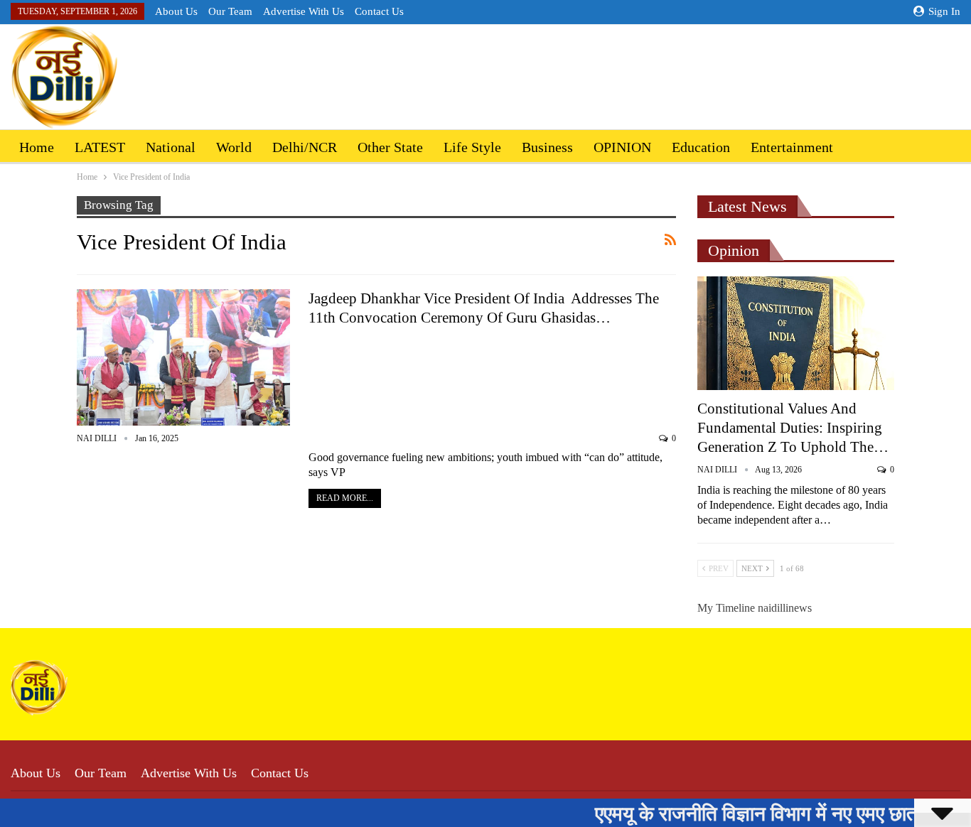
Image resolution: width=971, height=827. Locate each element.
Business (547, 147)
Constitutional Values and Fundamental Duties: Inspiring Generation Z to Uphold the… (793, 427)
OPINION (622, 147)
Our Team (230, 11)
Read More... (344, 498)
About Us (176, 11)
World (234, 147)
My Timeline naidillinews (754, 608)
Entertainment (792, 147)
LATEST (100, 147)
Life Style (472, 147)
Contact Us (379, 11)
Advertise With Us (303, 11)
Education (701, 147)
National (170, 147)
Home (36, 147)
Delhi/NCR (304, 147)
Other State (390, 147)
